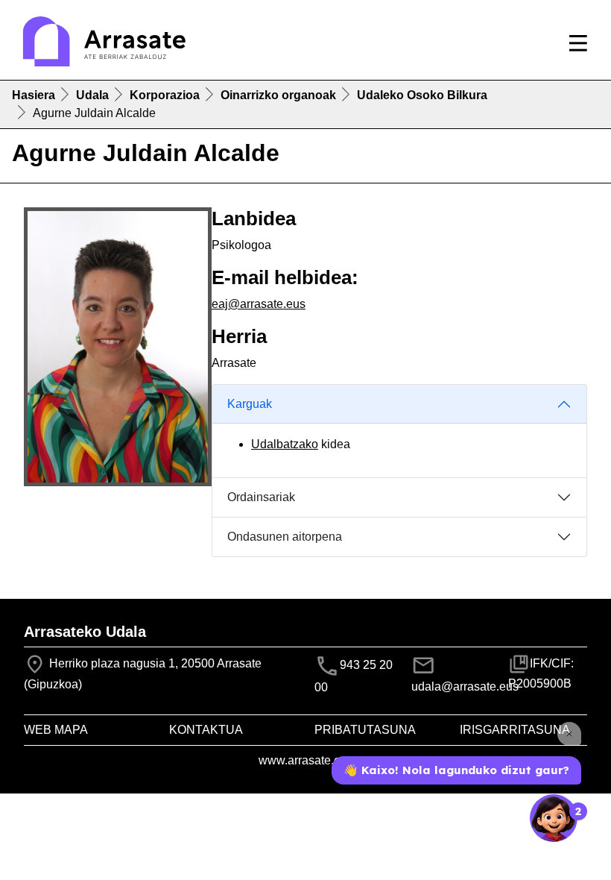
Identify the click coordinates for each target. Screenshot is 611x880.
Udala (92, 95)
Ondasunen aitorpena (284, 536)
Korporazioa (165, 95)
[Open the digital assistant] (553, 818)
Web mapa (56, 729)
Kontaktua (206, 729)
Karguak (249, 403)
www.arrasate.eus (306, 760)
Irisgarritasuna (515, 729)
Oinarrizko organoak (278, 95)
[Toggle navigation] (578, 43)
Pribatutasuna (365, 729)
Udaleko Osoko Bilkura (422, 95)
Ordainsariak (261, 497)
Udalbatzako (284, 444)
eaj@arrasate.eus (259, 304)
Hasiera (33, 95)
